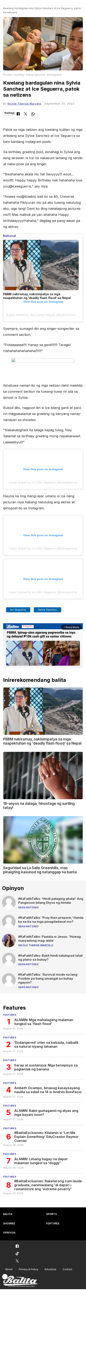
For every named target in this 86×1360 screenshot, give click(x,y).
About (9, 1269)
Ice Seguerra (18, 609)
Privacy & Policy (28, 1269)
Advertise (50, 1269)
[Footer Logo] (20, 1280)
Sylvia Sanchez (47, 609)
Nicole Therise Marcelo (24, 103)
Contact (67, 1269)
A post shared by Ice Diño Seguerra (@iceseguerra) (43, 482)
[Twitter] (25, 114)
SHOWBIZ (9, 1223)
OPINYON (9, 1232)
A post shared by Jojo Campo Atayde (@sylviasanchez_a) (45, 314)
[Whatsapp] (33, 114)
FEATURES (52, 1223)
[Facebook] (18, 114)
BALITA (7, 1214)
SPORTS (51, 1214)
